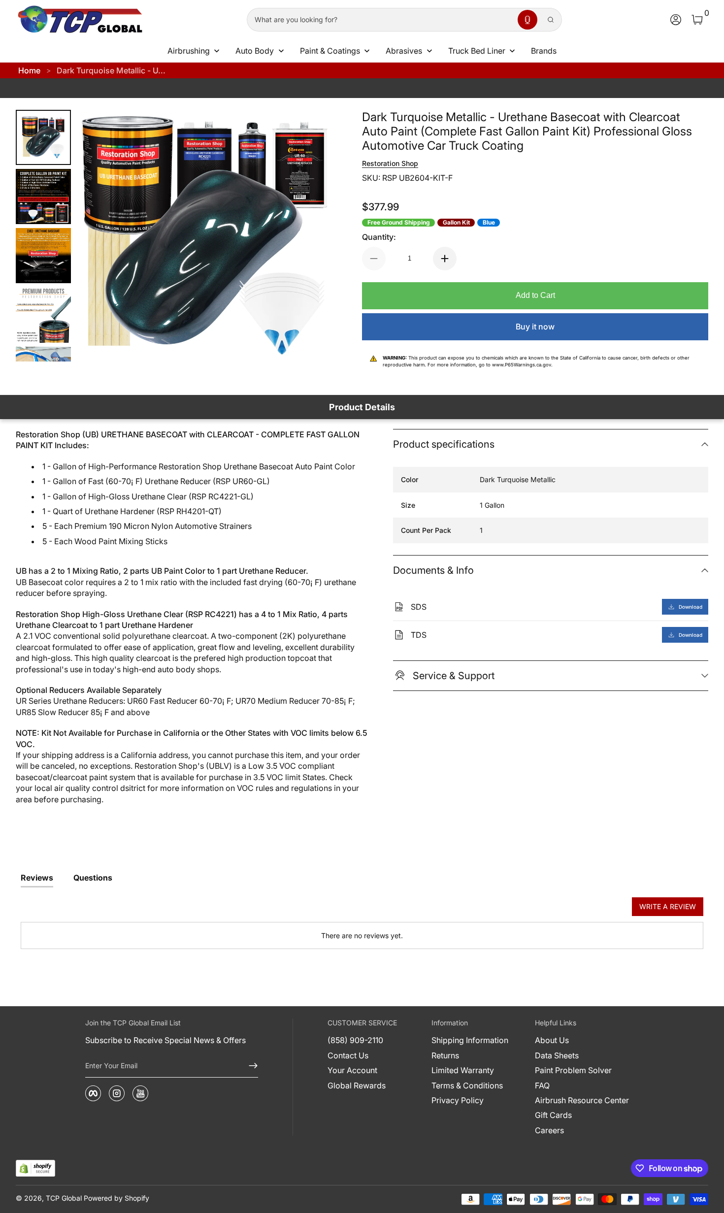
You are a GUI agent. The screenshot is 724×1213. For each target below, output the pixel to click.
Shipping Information (469, 1040)
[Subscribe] (249, 1066)
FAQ (542, 1085)
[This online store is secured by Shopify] (35, 1168)
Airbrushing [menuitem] (188, 51)
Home (29, 70)
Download (690, 607)
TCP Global (64, 1198)
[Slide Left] (98, 236)
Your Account (352, 1070)
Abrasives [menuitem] (404, 51)
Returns (445, 1055)
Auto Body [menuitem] (254, 51)
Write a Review (667, 906)
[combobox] (380, 20)
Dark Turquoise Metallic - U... (111, 70)
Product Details (362, 407)
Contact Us (348, 1055)
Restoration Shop (390, 163)
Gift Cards (553, 1115)
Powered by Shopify (116, 1198)
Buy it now (535, 326)
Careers (549, 1130)
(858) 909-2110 (355, 1040)
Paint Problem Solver (573, 1070)
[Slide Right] (311, 236)
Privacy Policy (457, 1100)
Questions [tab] (92, 878)
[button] (527, 20)
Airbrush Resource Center (582, 1100)
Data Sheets (557, 1055)
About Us (552, 1040)
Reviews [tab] (37, 878)
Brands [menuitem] (544, 51)
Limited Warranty (462, 1070)
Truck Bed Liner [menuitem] (476, 51)
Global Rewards (357, 1085)
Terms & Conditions (467, 1085)
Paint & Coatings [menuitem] (330, 51)
